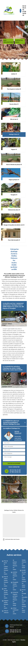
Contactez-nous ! (19, 41)
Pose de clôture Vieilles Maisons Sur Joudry (6, 581)
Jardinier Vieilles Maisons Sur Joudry (15, 576)
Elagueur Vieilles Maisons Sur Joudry (6, 604)
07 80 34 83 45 (24, 13)
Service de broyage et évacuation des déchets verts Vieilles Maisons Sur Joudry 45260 (24, 601)
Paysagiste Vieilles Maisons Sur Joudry (15, 586)
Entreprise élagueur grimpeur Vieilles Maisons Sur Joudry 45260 (15, 599)
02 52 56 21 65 (24, 8)
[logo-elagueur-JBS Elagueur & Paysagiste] (8, 11)
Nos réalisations (8, 41)
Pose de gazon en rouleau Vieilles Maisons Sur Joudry (6, 567)
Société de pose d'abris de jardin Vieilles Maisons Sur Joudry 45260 (24, 579)
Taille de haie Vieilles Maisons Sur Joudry (6, 593)
